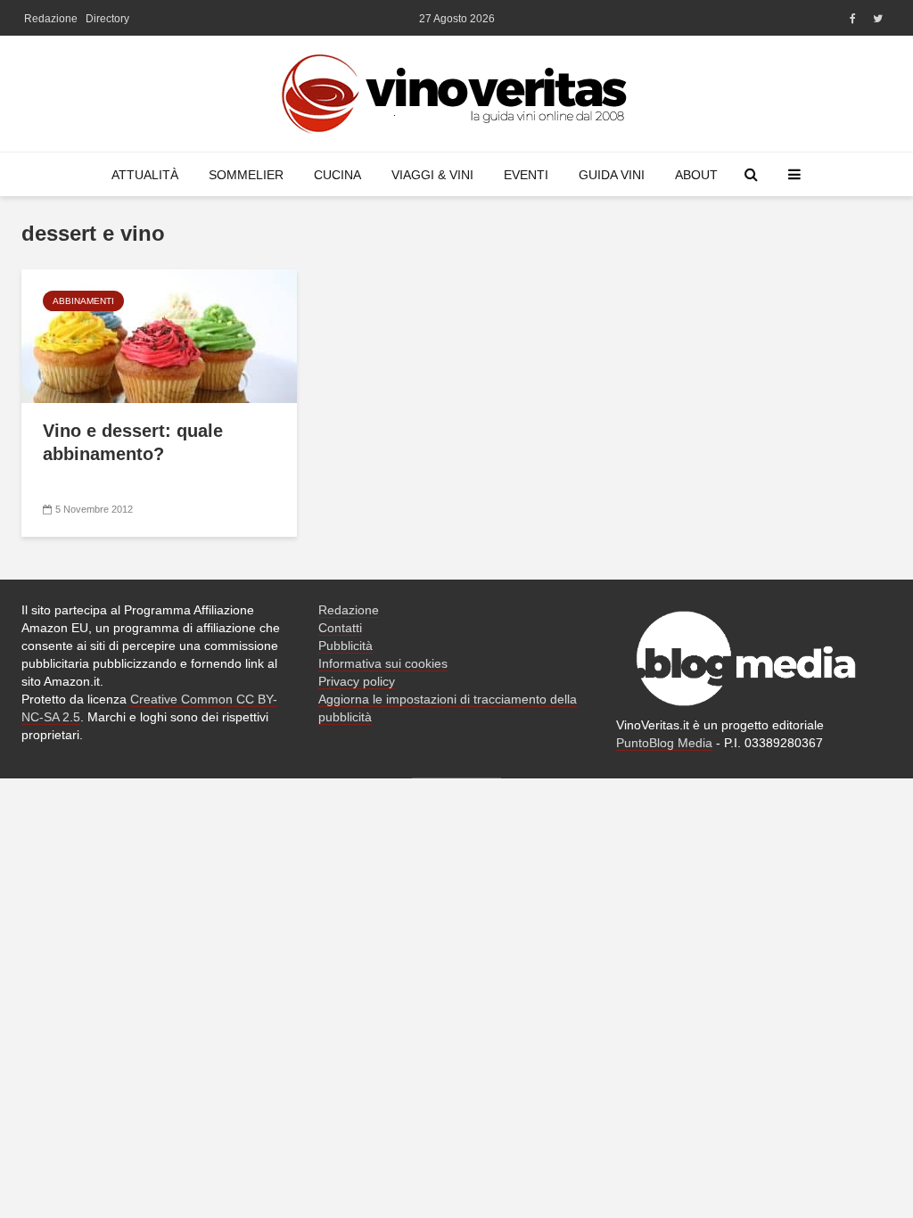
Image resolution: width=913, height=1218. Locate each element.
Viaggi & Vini (432, 175)
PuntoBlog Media (664, 743)
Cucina (337, 175)
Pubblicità (345, 645)
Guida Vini (612, 175)
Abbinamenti (83, 301)
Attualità (144, 175)
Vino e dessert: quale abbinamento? (133, 442)
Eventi (526, 175)
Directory (107, 18)
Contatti (340, 628)
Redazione (51, 18)
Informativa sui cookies (383, 663)
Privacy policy (356, 681)
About (696, 175)
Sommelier (246, 175)
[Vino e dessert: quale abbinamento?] (159, 334)
